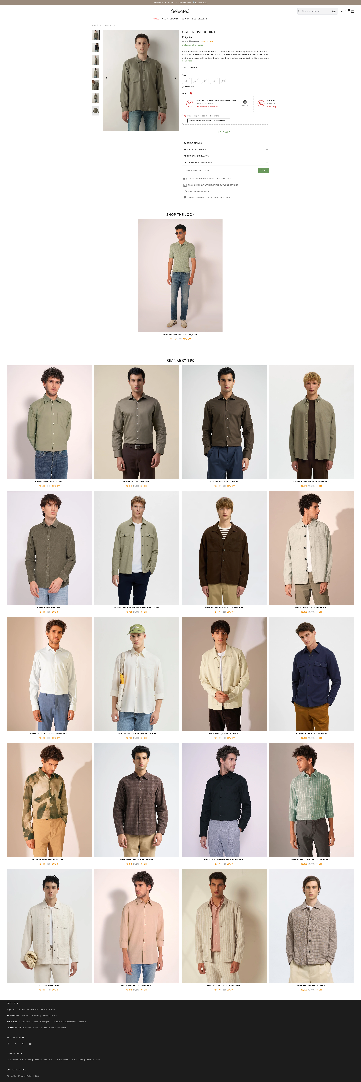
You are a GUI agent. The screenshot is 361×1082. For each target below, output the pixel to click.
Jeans (25, 1015)
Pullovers (57, 1022)
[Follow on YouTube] (30, 1043)
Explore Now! (201, 2)
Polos (52, 1009)
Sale (156, 19)
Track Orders (40, 1060)
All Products (170, 19)
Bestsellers (200, 19)
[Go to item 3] (96, 60)
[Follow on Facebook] (8, 1043)
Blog (81, 1060)
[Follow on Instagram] (22, 1043)
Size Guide (25, 1060)
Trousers (34, 1015)
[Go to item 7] (96, 110)
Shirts (22, 1009)
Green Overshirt (108, 25)
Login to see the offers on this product (209, 120)
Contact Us (12, 1060)
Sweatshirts (71, 1022)
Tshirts (43, 1009)
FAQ (74, 1060)
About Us (11, 1076)
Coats (35, 1022)
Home (94, 25)
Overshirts (32, 1009)
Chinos (45, 1015)
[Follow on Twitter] (15, 1043)
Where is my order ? (59, 1060)
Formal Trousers (57, 1028)
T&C (37, 1076)
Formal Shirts (40, 1028)
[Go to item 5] (96, 85)
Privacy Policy (25, 1076)
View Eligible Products (207, 106)
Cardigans (45, 1022)
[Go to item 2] (96, 47)
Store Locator (93, 1060)
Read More (187, 61)
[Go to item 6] (96, 98)
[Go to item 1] (96, 35)
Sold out (224, 132)
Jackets (26, 1022)
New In (185, 19)
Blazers (82, 1022)
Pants (54, 1015)
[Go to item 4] (96, 73)
